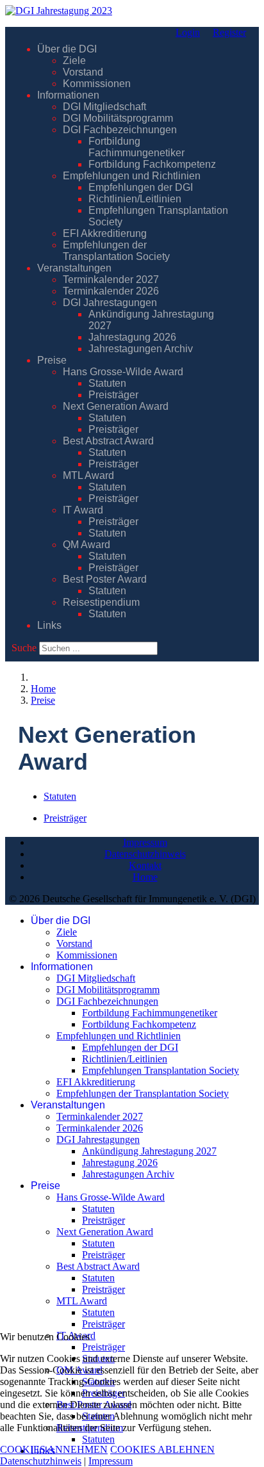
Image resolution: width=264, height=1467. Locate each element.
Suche (24, 647)
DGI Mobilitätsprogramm (118, 118)
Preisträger (113, 394)
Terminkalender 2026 (111, 291)
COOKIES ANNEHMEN (54, 1449)
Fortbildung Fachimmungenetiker (136, 147)
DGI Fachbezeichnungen (120, 129)
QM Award (86, 544)
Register (229, 32)
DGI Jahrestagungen (110, 302)
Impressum (145, 842)
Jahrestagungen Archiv (140, 348)
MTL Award (88, 475)
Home (145, 876)
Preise (52, 360)
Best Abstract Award (108, 440)
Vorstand (83, 72)
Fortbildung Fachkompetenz (152, 164)
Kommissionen (97, 83)
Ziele (74, 60)
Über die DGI (67, 49)
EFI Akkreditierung (105, 233)
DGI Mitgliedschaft (104, 106)
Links (49, 625)
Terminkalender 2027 (111, 279)
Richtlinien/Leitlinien (134, 198)
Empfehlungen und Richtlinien (132, 175)
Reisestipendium (101, 602)
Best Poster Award (105, 579)
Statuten (107, 383)
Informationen (68, 95)
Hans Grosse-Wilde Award (123, 371)
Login (188, 32)
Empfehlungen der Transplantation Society (116, 250)
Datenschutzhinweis (145, 853)
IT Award (83, 510)
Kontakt (145, 865)
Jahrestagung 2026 (132, 337)
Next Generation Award (116, 406)
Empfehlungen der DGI (140, 187)
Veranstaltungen (74, 268)
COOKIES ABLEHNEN (162, 1449)
